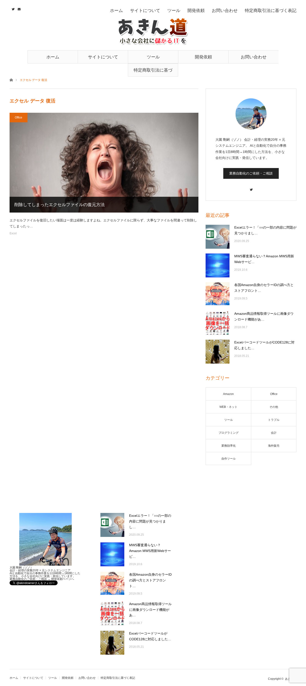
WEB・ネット (228, 407)
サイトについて (103, 57)
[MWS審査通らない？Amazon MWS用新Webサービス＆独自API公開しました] (218, 265)
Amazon (228, 394)
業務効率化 (228, 445)
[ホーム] (11, 79)
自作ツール (228, 458)
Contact (19, 8)
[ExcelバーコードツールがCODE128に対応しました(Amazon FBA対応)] (218, 352)
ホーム (52, 57)
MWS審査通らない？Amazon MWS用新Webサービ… (264, 259)
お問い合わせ (254, 57)
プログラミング (229, 432)
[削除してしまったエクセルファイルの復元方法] (104, 163)
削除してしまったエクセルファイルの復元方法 (59, 204)
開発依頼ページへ (62, 579)
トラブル (273, 420)
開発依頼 (203, 57)
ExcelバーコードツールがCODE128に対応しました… (264, 345)
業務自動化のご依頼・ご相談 (251, 173)
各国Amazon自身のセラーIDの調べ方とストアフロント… (264, 287)
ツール (153, 57)
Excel (13, 233)
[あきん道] (153, 31)
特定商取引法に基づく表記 (153, 72)
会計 (274, 432)
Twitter (13, 8)
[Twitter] (251, 187)
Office (18, 117)
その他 (273, 407)
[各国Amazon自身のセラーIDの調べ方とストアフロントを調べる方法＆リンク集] (218, 294)
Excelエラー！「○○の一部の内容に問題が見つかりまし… (265, 230)
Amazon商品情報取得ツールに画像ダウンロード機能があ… (264, 316)
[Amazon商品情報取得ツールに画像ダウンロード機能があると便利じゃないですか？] (218, 323)
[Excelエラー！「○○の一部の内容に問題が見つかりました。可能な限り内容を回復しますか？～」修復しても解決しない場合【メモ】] (218, 237)
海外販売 (273, 445)
